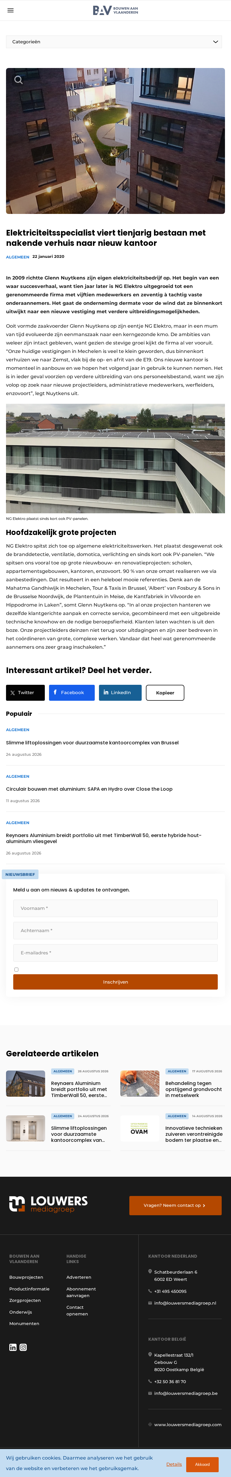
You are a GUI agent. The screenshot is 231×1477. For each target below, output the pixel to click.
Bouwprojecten (26, 1277)
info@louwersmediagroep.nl (185, 1303)
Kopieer (165, 693)
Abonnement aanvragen (81, 1292)
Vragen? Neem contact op (172, 1205)
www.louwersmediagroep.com (188, 1424)
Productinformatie (29, 1289)
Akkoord (202, 1464)
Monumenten (24, 1323)
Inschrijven (115, 982)
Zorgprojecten (25, 1300)
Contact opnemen (77, 1311)
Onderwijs (20, 1312)
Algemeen (17, 257)
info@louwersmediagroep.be (186, 1393)
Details (174, 1464)
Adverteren (78, 1277)
